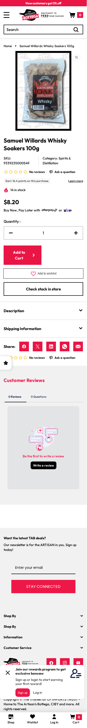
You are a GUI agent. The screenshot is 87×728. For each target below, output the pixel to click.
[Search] (76, 29)
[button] (76, 15)
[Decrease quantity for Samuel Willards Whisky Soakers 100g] (9, 232)
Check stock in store (43, 289)
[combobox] (43, 29)
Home (8, 46)
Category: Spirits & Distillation (57, 160)
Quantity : (12, 221)
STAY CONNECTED (43, 586)
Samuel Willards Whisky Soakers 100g (47, 46)
